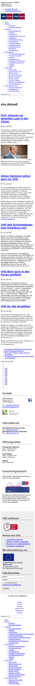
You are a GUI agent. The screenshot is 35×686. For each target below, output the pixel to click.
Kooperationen (14, 50)
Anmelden (6, 588)
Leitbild (11, 66)
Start (6, 22)
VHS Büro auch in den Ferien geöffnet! (15, 273)
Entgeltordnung (14, 59)
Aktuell (7, 24)
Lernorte (11, 57)
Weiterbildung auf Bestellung (15, 48)
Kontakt (19, 613)
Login (19, 602)
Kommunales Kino (11, 86)
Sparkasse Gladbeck (15, 546)
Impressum (19, 611)
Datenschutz (19, 608)
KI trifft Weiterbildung (16, 40)
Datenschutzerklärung (12, 585)
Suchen (3, 94)
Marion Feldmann (15, 77)
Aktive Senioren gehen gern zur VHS (15, 177)
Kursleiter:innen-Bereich (17, 61)
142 (6, 379)
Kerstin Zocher (14, 79)
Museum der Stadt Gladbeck (18, 544)
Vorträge (11, 33)
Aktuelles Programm (16, 87)
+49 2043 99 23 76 (12, 433)
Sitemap (19, 606)
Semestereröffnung (15, 27)
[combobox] (15, 95)
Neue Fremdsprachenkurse (14, 351)
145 (6, 384)
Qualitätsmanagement (16, 63)
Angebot (7, 29)
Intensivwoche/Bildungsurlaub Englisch (18, 349)
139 (6, 373)
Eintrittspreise (13, 89)
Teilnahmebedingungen (17, 54)
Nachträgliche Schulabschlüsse (14, 42)
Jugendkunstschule (14, 540)
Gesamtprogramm (15, 31)
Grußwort (12, 26)
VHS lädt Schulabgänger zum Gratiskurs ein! (17, 226)
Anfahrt (19, 604)
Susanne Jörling (14, 80)
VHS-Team (8, 68)
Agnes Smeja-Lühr (15, 72)
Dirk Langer (13, 70)
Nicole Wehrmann (15, 84)
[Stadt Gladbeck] (10, 414)
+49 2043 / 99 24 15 (13, 405)
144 (6, 382)
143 (6, 381)
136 (6, 368)
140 (6, 375)
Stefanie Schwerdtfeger (17, 82)
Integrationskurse (14, 45)
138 (6, 372)
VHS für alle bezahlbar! (16, 306)
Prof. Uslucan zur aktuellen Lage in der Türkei (14, 118)
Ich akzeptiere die (12, 584)
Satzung (11, 64)
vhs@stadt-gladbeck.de (13, 11)
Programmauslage (15, 56)
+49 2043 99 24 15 (11, 9)
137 (6, 370)
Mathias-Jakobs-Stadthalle (17, 542)
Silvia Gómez (13, 73)
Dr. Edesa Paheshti (15, 75)
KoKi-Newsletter (14, 91)
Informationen (9, 52)
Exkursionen (13, 34)
